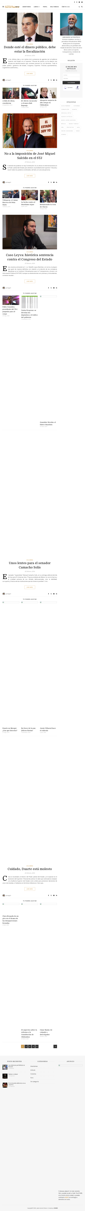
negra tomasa (74, 123)
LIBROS (36, 6)
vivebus (63, 134)
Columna (29, 44)
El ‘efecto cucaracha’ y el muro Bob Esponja (29, 103)
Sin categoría (34, 1081)
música (63, 123)
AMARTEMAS (26, 6)
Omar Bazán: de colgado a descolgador (46, 1032)
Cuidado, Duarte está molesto (30, 869)
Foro (31, 1078)
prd (62, 127)
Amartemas (34, 1066)
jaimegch (8, 80)
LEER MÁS (30, 73)
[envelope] (82, 2)
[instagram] (76, 2)
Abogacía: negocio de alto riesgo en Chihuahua (48, 102)
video (78, 131)
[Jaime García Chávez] (12, 6)
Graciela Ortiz (66, 113)
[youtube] (79, 2)
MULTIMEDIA (54, 6)
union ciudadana (67, 131)
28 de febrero (65, 106)
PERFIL (45, 6)
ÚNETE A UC (66, 6)
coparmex (76, 106)
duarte (74, 109)
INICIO (17, 6)
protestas (70, 127)
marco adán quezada (68, 120)
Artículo (32, 1070)
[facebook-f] (74, 2)
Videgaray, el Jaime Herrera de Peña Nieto (10, 202)
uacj (78, 127)
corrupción (65, 109)
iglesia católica (66, 116)
